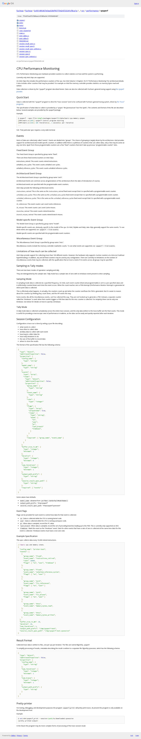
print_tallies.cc (24, 36)
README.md (23, 41)
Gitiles (13, 735)
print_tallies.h (23, 38)
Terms (25, 735)
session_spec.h (24, 54)
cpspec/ (22, 20)
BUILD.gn (22, 28)
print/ (21, 23)
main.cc (22, 33)
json (137, 735)
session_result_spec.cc (27, 44)
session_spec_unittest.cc (28, 57)
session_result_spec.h (26, 46)
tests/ (21, 25)
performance (92, 10)
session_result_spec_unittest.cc (30, 49)
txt (131, 735)
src (82, 10)
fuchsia (20, 10)
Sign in (136, 3)
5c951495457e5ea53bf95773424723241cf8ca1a (55, 10)
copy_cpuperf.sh (25, 31)
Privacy (19, 735)
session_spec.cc (25, 51)
